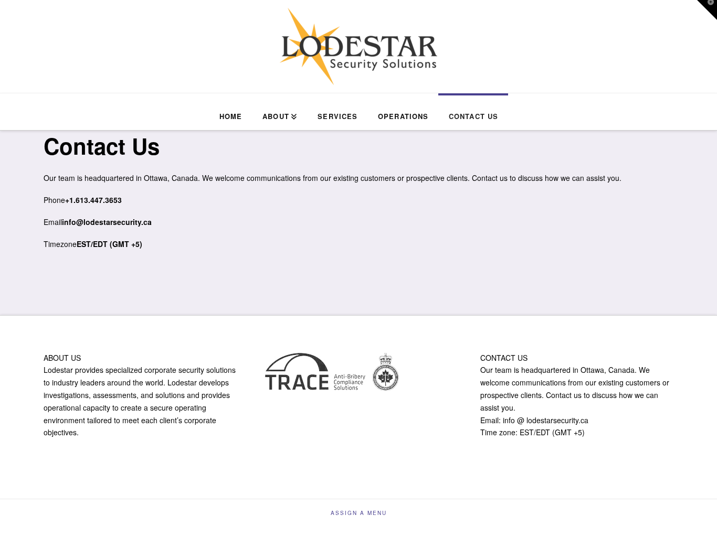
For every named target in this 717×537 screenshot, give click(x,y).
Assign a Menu (359, 513)
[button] (707, 10)
